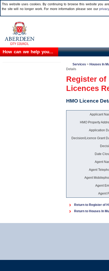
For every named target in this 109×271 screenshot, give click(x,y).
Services (79, 64)
